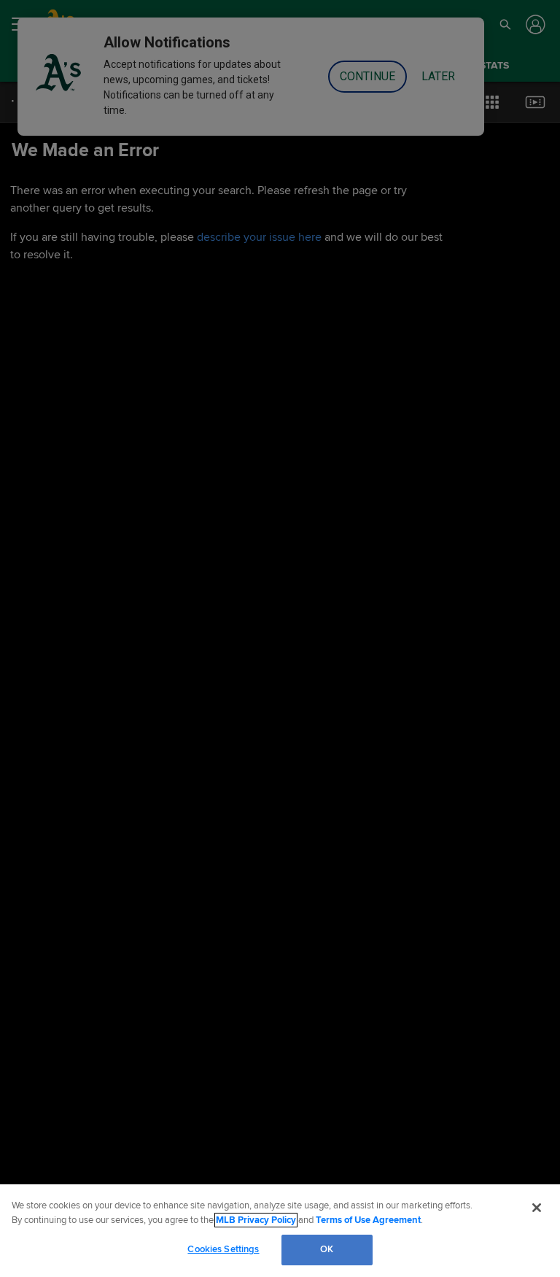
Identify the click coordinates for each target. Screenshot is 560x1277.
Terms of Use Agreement (368, 1220)
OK (326, 1249)
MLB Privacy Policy (256, 1220)
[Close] (537, 1208)
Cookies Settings (223, 1249)
